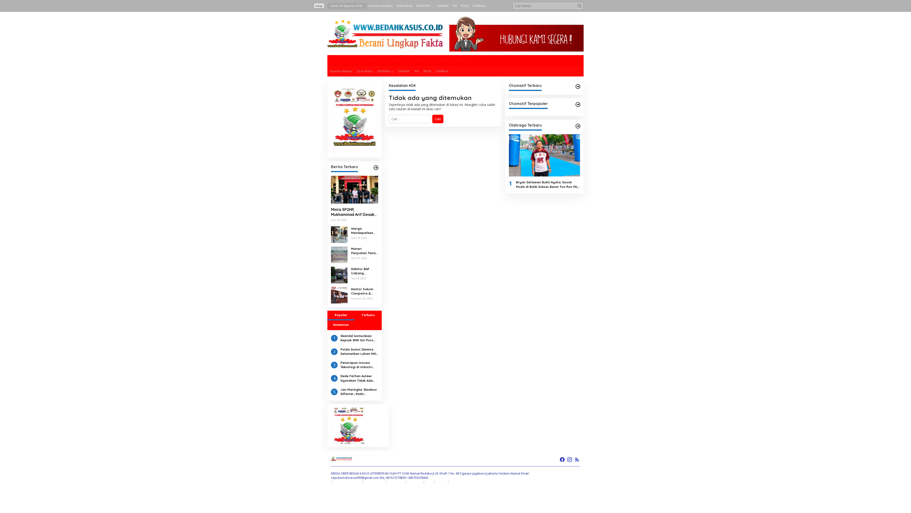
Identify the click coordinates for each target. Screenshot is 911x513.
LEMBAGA (458, 482)
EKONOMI (396, 482)
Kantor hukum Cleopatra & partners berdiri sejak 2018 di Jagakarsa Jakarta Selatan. (364, 291)
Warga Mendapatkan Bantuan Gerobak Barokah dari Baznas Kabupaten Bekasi (362, 231)
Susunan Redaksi (347, 482)
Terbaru (368, 315)
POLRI (441, 482)
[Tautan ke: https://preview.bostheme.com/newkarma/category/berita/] (376, 168)
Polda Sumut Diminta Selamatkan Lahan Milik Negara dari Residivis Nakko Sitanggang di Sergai (359, 351)
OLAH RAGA (374, 482)
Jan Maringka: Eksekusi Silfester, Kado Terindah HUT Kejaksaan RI (358, 392)
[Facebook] (562, 459)
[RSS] (577, 459)
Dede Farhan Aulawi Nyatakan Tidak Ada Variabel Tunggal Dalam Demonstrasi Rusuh (356, 378)
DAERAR (415, 482)
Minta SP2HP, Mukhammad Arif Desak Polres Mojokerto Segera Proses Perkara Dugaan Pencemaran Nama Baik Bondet (352, 212)
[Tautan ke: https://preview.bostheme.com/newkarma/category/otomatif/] (578, 86)
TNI (429, 482)
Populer (341, 315)
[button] (580, 6)
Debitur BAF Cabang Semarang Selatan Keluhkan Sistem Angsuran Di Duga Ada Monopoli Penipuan (364, 271)
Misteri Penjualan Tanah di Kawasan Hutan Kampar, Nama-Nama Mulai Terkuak (364, 251)
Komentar (341, 325)
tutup (319, 6)
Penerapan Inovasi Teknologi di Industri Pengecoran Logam (356, 365)
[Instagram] (570, 459)
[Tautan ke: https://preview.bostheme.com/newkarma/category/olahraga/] (578, 126)
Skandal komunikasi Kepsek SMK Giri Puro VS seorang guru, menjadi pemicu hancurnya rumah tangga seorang (356, 338)
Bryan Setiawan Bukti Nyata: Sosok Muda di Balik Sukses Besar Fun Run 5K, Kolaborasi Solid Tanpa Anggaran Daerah (547, 184)
